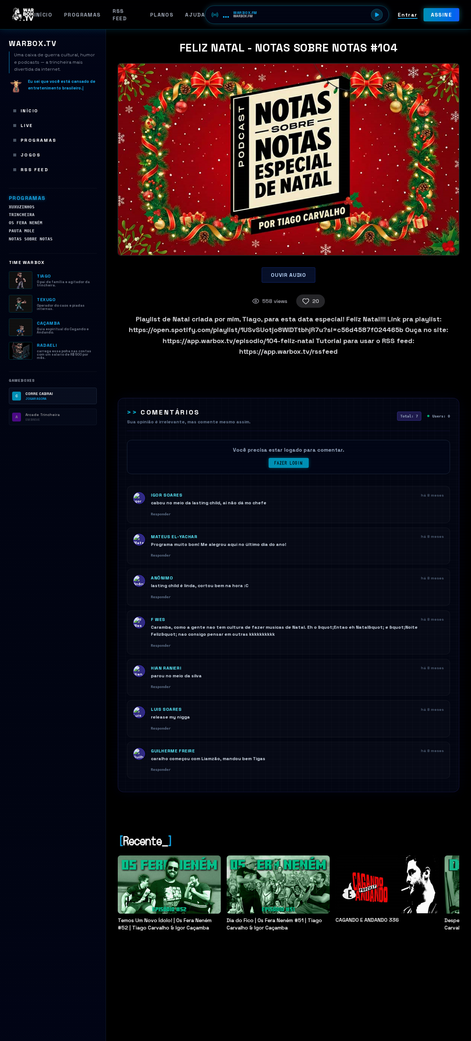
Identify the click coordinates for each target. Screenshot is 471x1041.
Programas (82, 14)
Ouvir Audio (288, 275)
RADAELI (47, 345)
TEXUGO (46, 300)
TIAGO (44, 276)
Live (27, 125)
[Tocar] (377, 15)
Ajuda (195, 14)
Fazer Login (289, 463)
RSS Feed (120, 15)
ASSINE (441, 14)
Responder (161, 514)
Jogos (30, 155)
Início (43, 14)
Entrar (407, 14)
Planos (161, 14)
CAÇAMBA (48, 323)
